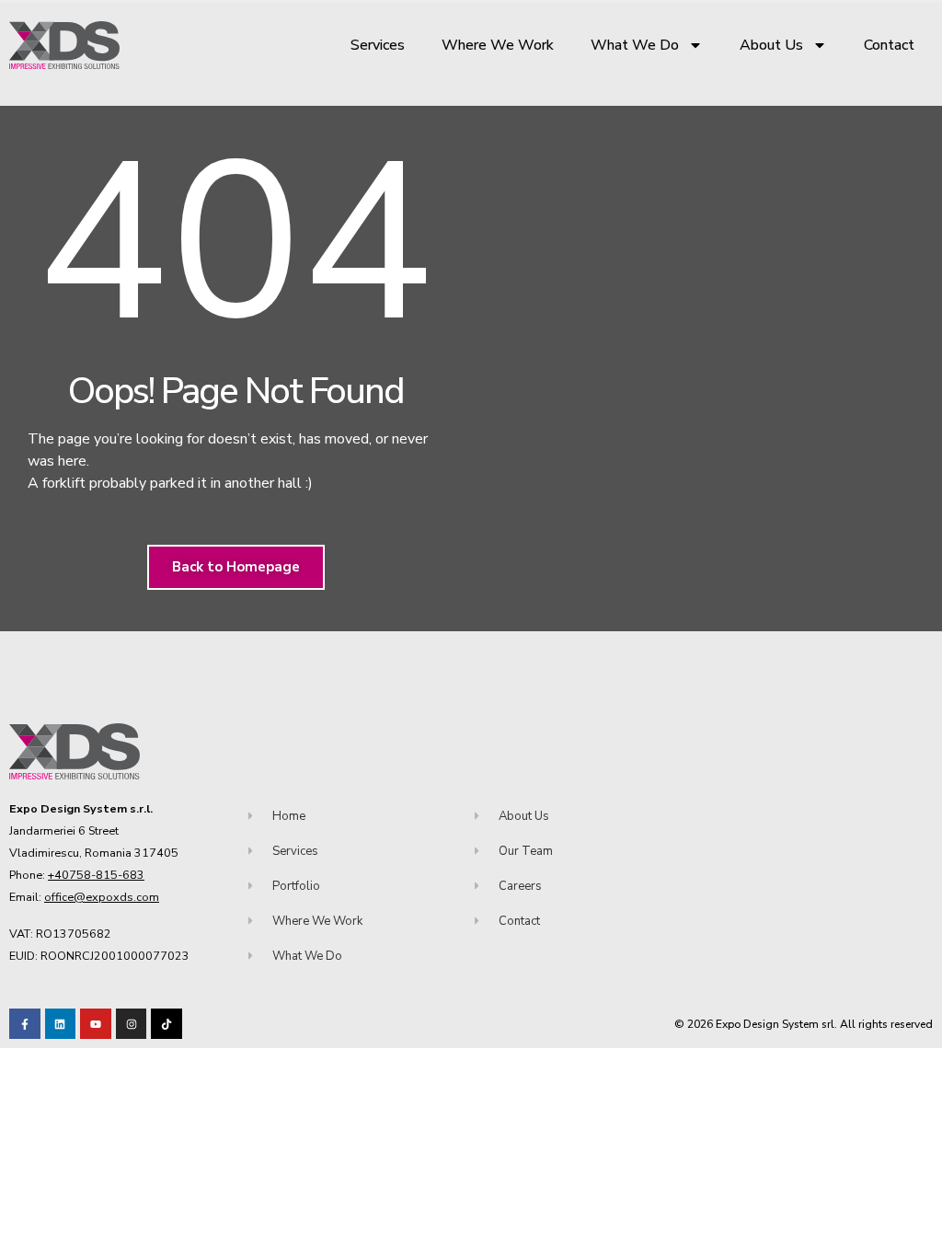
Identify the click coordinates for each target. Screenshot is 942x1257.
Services (377, 45)
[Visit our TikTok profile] (131, 1024)
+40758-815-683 (96, 874)
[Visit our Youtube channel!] (95, 1024)
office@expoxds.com (101, 897)
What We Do (635, 45)
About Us (771, 45)
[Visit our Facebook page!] (24, 1024)
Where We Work (498, 45)
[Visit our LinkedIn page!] (60, 1024)
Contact (889, 45)
